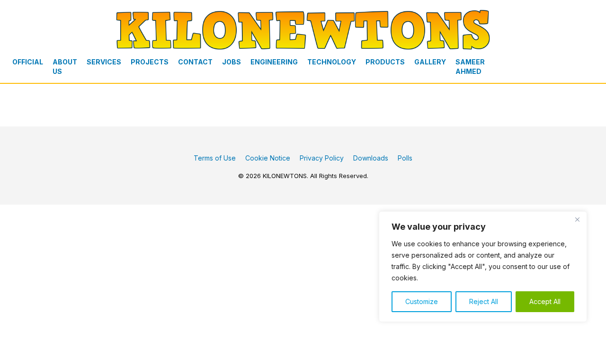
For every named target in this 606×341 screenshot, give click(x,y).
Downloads (370, 158)
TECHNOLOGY (331, 62)
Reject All (483, 301)
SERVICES (104, 62)
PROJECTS (150, 62)
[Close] (577, 219)
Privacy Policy (322, 158)
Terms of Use (215, 158)
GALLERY (430, 62)
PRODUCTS (385, 62)
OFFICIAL (27, 62)
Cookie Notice (267, 158)
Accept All (545, 301)
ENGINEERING (274, 62)
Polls (405, 158)
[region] (483, 266)
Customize (421, 301)
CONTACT (195, 62)
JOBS (231, 62)
